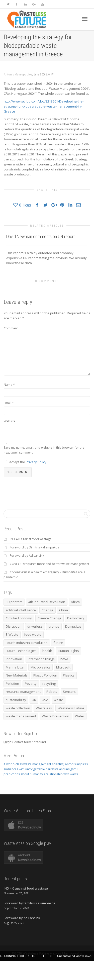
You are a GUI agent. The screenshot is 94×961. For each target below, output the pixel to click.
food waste (32, 634)
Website (9, 421)
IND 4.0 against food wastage (30, 539)
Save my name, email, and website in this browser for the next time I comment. (44, 450)
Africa (75, 602)
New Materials (17, 675)
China (63, 610)
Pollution (12, 683)
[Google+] (34, 4)
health (47, 650)
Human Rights (68, 650)
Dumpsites (73, 626)
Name (8, 384)
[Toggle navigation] (84, 19)
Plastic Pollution (45, 675)
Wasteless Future (71, 708)
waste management (21, 716)
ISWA (64, 659)
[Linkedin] (25, 4)
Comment (11, 328)
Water (79, 716)
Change (47, 610)
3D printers (14, 602)
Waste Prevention (55, 716)
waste (58, 700)
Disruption (14, 626)
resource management (23, 691)
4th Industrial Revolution (46, 602)
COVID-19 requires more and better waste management (49, 564)
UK (34, 700)
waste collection (18, 708)
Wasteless (44, 708)
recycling (49, 683)
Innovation (14, 659)
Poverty (31, 683)
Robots (51, 691)
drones (53, 626)
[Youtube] (42, 4)
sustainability (16, 700)
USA (45, 700)
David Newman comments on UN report (40, 236)
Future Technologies (21, 650)
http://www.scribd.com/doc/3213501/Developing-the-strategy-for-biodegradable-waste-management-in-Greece (43, 106)
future (58, 642)
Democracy (75, 618)
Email (7, 403)
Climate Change (49, 618)
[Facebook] (17, 4)
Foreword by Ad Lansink (27, 555)
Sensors (69, 691)
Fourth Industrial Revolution (27, 642)
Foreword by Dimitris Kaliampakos (34, 547)
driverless (35, 626)
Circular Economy (19, 618)
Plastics (68, 675)
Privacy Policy (36, 462)
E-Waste (12, 634)
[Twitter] (8, 4)
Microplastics (40, 667)
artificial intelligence (21, 610)
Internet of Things (41, 659)
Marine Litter (15, 667)
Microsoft (63, 667)
